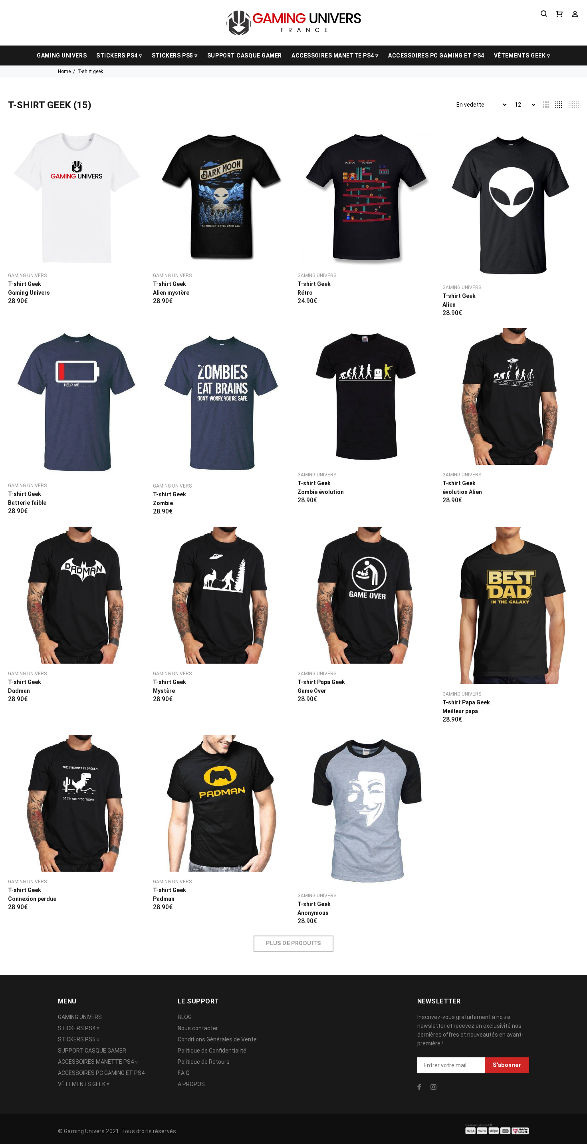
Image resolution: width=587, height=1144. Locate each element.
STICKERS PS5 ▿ (175, 55)
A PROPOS (191, 1084)
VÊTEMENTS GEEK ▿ (522, 55)
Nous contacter (198, 1028)
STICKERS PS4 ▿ (119, 55)
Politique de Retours (204, 1062)
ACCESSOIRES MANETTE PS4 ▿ (335, 55)
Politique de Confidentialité (212, 1050)
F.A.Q (184, 1073)
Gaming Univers (27, 275)
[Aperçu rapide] (132, 142)
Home (64, 71)
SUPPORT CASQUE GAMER (244, 55)
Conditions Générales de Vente (217, 1039)
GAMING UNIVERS (62, 55)
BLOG (185, 1017)
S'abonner (507, 1065)
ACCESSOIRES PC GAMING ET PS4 (436, 55)
